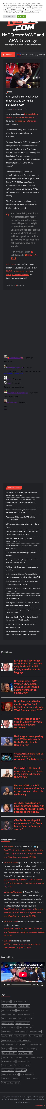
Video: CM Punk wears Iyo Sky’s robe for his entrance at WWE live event (21, 511)
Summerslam (23, 1061)
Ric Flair (32, 1049)
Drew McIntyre (9, 1027)
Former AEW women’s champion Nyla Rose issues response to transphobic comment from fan (23, 632)
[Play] (4, 985)
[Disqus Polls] (23, 322)
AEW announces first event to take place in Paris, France (22, 525)
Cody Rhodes (22, 1023)
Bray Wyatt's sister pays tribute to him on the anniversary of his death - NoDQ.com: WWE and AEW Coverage (23, 853)
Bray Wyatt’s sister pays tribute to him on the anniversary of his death (21, 494)
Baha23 (7, 940)
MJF (23, 1044)
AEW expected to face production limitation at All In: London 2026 (23, 589)
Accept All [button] (21, 16)
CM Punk (20, 285)
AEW (6, 1002)
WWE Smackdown (10, 1083)
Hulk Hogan (21, 1032)
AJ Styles (24, 1006)
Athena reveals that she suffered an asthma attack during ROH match (23, 597)
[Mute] (38, 985)
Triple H (21, 1070)
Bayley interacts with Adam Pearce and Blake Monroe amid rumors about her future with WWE (23, 575)
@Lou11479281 (11, 862)
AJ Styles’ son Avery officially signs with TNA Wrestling (21, 554)
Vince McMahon (10, 1074)
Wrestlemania (27, 1074)
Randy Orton (36, 1044)
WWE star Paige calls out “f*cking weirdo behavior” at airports (20, 539)
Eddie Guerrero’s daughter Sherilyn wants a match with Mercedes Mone (23, 611)
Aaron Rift (9, 109)
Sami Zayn (7, 1057)
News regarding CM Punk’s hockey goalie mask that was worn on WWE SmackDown (22, 618)
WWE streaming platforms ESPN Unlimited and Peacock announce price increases (22, 532)
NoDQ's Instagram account (18, 271)
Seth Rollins (22, 1057)
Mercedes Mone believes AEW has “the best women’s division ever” (21, 625)
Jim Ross (7, 1036)
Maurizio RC (9, 846)
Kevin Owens (8, 1040)
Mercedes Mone (9, 1044)
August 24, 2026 (29, 857)
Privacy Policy (40, 1105)
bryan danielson (25, 1014)
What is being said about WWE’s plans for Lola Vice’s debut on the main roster (22, 582)
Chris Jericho (10, 285)
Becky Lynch (8, 1010)
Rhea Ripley (18, 1049)
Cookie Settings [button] (9, 16)
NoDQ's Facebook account (17, 274)
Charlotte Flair (9, 1019)
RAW (6, 1049)
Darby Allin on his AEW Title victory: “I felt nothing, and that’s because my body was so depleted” (20, 502)
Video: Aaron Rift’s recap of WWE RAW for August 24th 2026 (21, 518)
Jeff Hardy (35, 1032)
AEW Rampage (9, 1006)
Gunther (7, 1032)
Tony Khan (8, 1070)
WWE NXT (17, 1079)
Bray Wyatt (23, 1010)
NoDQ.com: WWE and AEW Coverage (23, 37)
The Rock (7, 1066)
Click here (10, 264)
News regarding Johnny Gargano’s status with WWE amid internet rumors (21, 561)
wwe (5, 1079)
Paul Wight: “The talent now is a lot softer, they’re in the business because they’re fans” (23, 604)
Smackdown (37, 1057)
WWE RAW (32, 1079)
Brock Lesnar (8, 1014)
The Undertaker (22, 1066)
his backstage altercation (25, 121)
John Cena (20, 1036)
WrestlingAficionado (13, 892)
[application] (23, 974)
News (10, 93)
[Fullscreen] (42, 985)
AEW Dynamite (19, 1002)
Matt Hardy (24, 1040)
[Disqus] (23, 382)
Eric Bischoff (25, 1027)
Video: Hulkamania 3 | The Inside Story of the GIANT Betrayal (21, 546)
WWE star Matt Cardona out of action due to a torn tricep (22, 568)
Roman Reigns (9, 1053)
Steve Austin (8, 1061)
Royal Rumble (25, 1053)
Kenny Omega (35, 1036)
